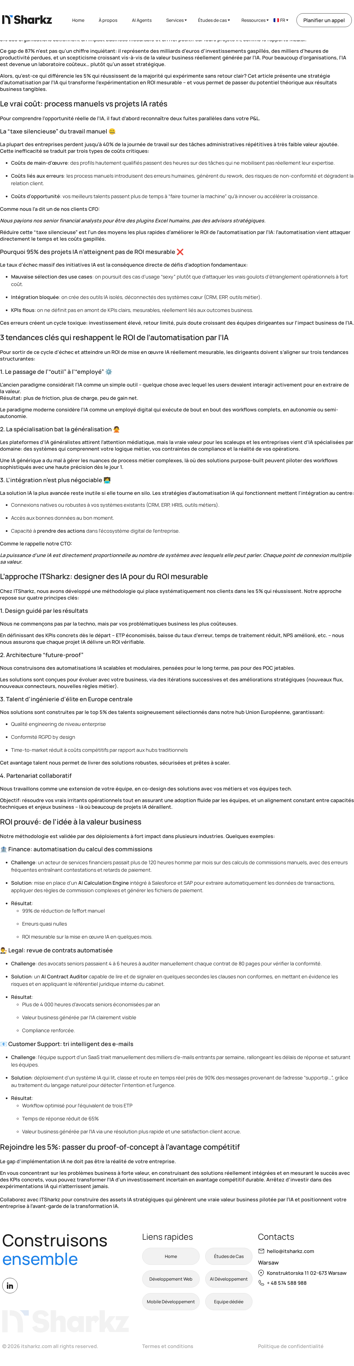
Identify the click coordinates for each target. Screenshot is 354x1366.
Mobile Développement (171, 1302)
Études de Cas (229, 1256)
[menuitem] (279, 20)
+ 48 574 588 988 (287, 1283)
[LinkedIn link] (10, 1285)
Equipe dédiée (228, 1302)
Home (78, 20)
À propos (108, 20)
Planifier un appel (324, 20)
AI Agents (142, 20)
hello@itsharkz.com (290, 1251)
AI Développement (229, 1279)
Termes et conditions (167, 1346)
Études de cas (212, 20)
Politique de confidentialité (291, 1346)
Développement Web (170, 1279)
